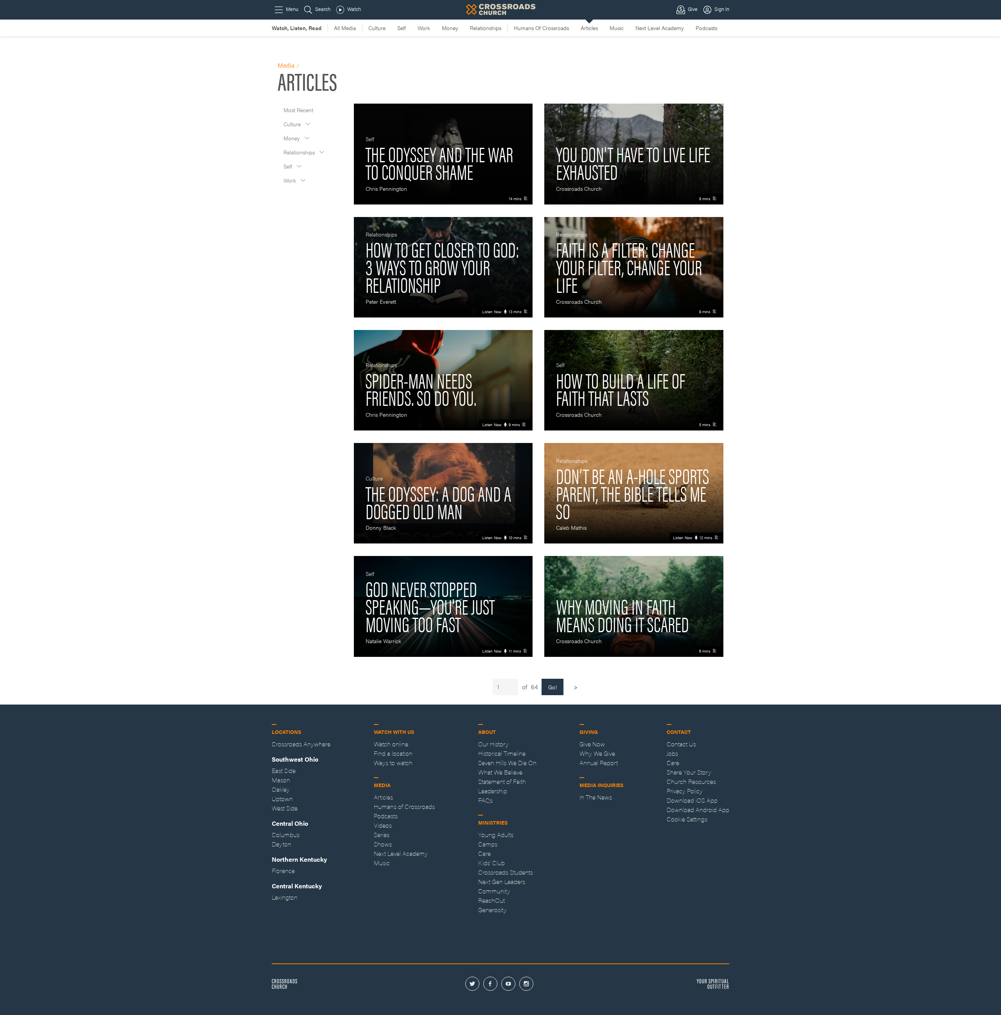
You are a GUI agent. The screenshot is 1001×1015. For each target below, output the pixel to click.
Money (292, 138)
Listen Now (492, 311)
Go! (552, 687)
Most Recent (298, 110)
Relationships (299, 152)
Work (290, 180)
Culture (292, 124)
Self (288, 166)
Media (286, 65)
